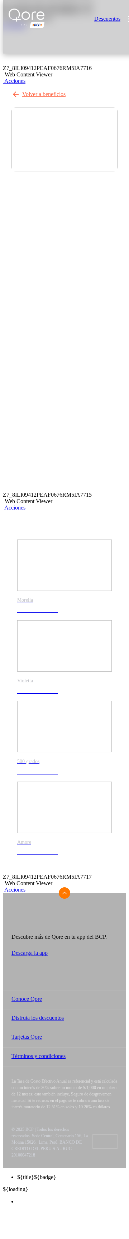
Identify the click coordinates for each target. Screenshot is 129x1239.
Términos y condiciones (38, 1056)
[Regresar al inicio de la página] (64, 893)
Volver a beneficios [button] (44, 94)
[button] (14, 81)
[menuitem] (71, 1201)
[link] (64, 580)
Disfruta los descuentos (37, 1018)
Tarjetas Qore (26, 1037)
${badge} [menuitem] (36, 1177)
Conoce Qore (26, 999)
